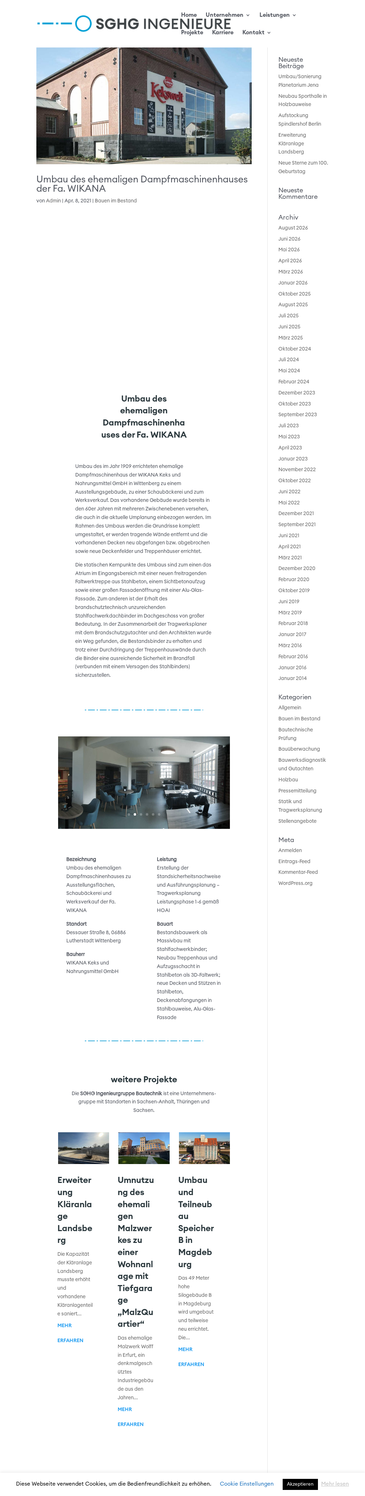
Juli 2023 (288, 425)
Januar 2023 (293, 459)
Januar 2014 (292, 678)
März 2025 (290, 338)
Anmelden (290, 850)
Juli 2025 (288, 315)
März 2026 (290, 272)
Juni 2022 (289, 491)
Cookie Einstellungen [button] (247, 1484)
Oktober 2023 (294, 404)
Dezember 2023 (296, 393)
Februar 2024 (293, 381)
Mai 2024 (289, 370)
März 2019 (290, 612)
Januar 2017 (292, 634)
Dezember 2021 (296, 513)
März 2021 (290, 557)
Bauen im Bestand (116, 200)
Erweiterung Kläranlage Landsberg (292, 144)
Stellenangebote (297, 821)
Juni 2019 (288, 601)
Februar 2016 (293, 656)
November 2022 (297, 469)
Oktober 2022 (294, 480)
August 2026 (293, 228)
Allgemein (289, 707)
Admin (53, 200)
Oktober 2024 (294, 349)
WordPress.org (295, 883)
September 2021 (297, 524)
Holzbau (288, 779)
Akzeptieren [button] (300, 1484)
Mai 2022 (289, 502)
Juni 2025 (289, 326)
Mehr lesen (335, 1484)
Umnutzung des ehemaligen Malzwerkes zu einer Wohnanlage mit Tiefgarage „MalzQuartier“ (136, 1252)
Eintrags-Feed (294, 861)
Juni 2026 (289, 239)
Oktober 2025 (294, 294)
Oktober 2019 (294, 590)
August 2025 (293, 304)
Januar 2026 (293, 283)
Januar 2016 (292, 667)
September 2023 (297, 414)
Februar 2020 (293, 579)
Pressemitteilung (297, 791)
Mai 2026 (289, 249)
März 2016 (290, 645)
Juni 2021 (288, 535)
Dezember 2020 (296, 568)
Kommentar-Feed (298, 872)
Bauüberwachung (299, 749)
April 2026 (290, 260)
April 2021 (289, 546)
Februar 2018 (293, 623)
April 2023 (290, 447)
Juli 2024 (288, 359)
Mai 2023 (289, 436)
